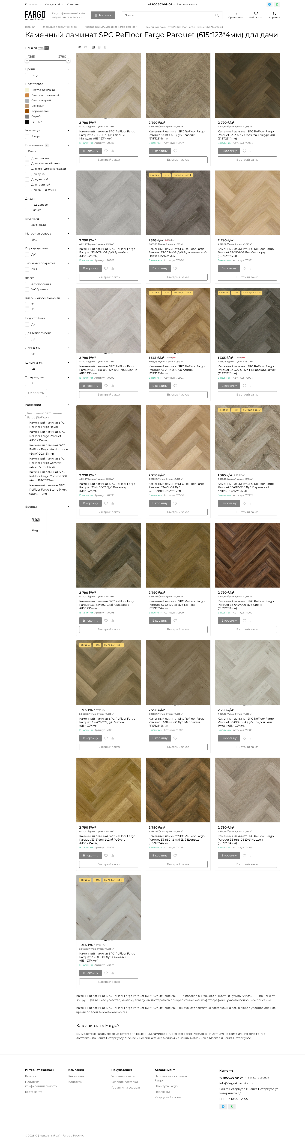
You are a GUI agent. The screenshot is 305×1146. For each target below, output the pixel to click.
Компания (31, 4)
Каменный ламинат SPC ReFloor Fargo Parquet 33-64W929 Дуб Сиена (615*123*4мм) (246, 605)
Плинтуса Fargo (166, 1086)
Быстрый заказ (109, 159)
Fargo (35, 75)
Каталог (31, 1076)
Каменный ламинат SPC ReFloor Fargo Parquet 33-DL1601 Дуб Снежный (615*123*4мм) (107, 957)
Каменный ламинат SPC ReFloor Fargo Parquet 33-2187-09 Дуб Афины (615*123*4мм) (177, 370)
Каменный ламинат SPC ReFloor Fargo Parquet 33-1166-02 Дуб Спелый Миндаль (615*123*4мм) (107, 135)
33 (32, 304)
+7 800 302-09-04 (160, 4)
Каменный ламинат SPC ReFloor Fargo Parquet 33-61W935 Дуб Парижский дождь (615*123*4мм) (246, 487)
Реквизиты (76, 1076)
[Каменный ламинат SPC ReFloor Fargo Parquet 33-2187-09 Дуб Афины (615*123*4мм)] (178, 320)
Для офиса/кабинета (45, 163)
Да (33, 324)
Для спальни (40, 158)
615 (33, 353)
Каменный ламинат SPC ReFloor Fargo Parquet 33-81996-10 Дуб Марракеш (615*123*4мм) (177, 722)
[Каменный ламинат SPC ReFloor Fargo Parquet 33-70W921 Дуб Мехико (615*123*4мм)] (108, 672)
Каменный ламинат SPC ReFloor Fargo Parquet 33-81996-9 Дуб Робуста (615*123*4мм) (107, 839)
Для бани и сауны (43, 189)
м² (46, 48)
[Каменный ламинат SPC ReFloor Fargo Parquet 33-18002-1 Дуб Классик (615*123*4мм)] (178, 85)
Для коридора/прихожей (48, 168)
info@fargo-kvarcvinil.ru (236, 1083)
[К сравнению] (112, 151)
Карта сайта (33, 1091)
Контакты (73, 4)
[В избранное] (106, 151)
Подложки (162, 1091)
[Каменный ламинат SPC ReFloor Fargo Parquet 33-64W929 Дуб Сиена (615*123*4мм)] (247, 555)
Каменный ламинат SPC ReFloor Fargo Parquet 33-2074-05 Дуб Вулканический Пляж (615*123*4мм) (178, 252)
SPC (34, 239)
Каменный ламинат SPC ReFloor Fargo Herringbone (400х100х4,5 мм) (48, 449)
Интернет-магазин (39, 1070)
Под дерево (39, 204)
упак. (41, 48)
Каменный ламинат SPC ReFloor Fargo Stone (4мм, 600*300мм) (48, 490)
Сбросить (36, 393)
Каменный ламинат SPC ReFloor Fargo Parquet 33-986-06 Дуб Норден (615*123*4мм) (246, 839)
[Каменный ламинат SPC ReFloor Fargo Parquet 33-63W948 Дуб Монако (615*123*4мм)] (178, 555)
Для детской (40, 179)
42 (33, 309)
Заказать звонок (187, 4)
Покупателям (121, 1070)
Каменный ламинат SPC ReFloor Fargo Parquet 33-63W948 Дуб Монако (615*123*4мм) (177, 605)
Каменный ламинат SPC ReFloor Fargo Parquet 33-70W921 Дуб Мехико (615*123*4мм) (107, 722)
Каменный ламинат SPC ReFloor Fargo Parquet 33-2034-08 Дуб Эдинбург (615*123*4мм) (107, 252)
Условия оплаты (123, 1076)
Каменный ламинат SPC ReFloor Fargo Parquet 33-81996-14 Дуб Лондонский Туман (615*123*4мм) (246, 722)
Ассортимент (165, 1070)
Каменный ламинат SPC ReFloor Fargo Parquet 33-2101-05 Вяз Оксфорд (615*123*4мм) (246, 252)
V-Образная (39, 289)
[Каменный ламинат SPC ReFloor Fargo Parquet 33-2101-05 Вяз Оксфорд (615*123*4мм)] (247, 203)
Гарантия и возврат (125, 1087)
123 (33, 368)
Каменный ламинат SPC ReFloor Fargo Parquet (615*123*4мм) (47, 436)
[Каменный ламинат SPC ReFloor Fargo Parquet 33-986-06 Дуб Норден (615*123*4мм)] (247, 790)
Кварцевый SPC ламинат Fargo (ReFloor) (45, 415)
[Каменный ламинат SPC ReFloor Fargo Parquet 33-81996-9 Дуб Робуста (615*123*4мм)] (108, 790)
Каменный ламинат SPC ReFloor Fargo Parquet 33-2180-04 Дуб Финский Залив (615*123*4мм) (108, 370)
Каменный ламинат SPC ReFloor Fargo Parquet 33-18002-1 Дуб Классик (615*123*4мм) (177, 135)
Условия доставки (124, 1082)
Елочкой (37, 210)
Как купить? (52, 4)
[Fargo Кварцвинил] (35, 15)
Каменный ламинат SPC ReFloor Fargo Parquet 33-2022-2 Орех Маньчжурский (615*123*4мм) (246, 135)
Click (34, 269)
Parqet (35, 136)
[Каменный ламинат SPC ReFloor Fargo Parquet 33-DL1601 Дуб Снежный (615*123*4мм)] (108, 907)
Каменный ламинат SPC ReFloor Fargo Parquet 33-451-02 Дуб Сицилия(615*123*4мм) (177, 487)
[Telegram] (270, 4)
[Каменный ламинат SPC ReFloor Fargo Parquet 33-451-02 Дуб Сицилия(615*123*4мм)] (178, 437)
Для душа (38, 174)
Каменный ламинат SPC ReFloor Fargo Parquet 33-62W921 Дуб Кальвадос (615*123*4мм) (107, 605)
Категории (33, 404)
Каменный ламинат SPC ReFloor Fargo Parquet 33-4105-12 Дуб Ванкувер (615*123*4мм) (107, 487)
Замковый (38, 224)
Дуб (34, 254)
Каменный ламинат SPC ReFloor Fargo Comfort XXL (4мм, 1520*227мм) (48, 476)
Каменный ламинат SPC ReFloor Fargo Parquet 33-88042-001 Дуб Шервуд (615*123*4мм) (177, 839)
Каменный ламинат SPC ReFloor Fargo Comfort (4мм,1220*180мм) (47, 463)
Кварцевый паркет (169, 1097)
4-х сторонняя (41, 284)
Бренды (31, 506)
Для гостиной (40, 184)
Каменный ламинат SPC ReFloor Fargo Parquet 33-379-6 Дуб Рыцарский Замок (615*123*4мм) (247, 370)
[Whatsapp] (277, 4)
